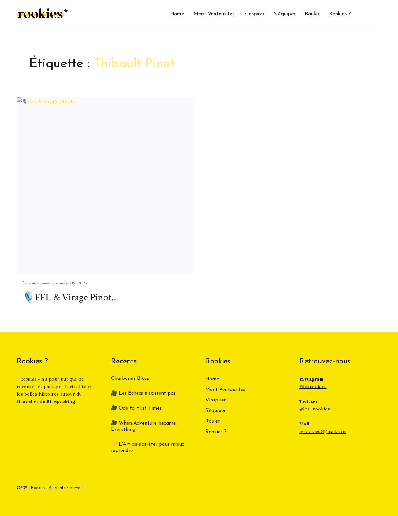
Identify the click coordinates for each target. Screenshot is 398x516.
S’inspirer (254, 13)
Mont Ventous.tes (213, 13)
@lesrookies (313, 386)
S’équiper (285, 13)
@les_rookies (314, 409)
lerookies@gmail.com (322, 431)
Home (177, 13)
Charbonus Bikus (130, 378)
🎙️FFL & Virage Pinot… (70, 297)
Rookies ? (340, 13)
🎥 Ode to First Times (136, 408)
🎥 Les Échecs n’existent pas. (144, 393)
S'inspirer (30, 283)
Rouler (312, 13)
